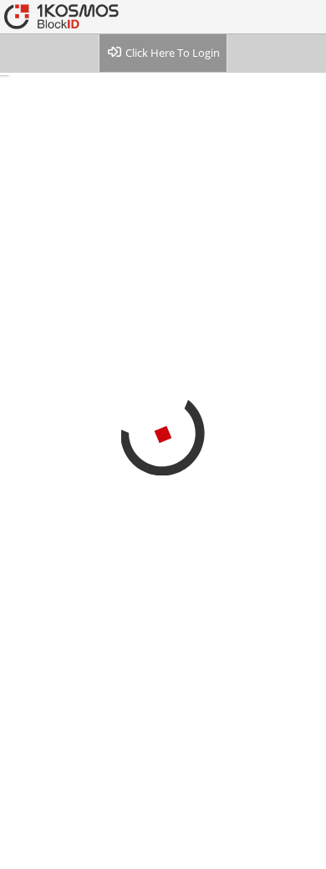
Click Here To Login (171, 52)
